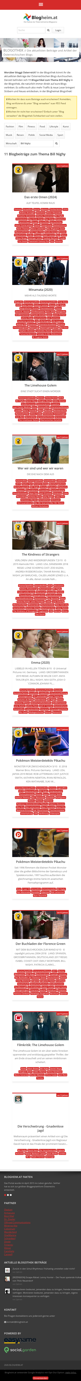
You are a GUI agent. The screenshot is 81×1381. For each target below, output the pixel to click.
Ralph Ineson (48, 235)
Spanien (63, 993)
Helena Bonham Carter (35, 1153)
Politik (31, 135)
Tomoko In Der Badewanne (49, 334)
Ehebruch (52, 487)
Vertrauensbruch (24, 503)
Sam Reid (20, 416)
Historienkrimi (43, 404)
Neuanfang (21, 496)
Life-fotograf (45, 321)
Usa (52, 241)
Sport (60, 135)
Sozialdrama (18, 608)
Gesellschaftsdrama (39, 983)
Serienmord (60, 416)
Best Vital (9, 1216)
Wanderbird (10, 1232)
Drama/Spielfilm (26, 585)
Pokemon (45, 892)
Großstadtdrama (54, 595)
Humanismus (40, 598)
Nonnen (62, 231)
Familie (60, 592)
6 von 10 (26, 889)
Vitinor (7, 1248)
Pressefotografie (20, 327)
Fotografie (61, 311)
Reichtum (54, 993)
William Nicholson (40, 506)
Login (58, 30)
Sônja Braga (21, 238)
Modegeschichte (36, 712)
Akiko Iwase (27, 305)
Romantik (57, 712)
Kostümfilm (19, 709)
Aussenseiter (45, 588)
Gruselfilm (27, 209)
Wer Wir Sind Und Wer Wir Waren (49, 503)
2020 (18, 305)
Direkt (7, 1241)
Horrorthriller (56, 222)
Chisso (58, 308)
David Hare (33, 1150)
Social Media (46, 135)
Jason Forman (59, 314)
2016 (61, 397)
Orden (30, 235)
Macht (43, 990)
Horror (37, 209)
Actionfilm (35, 889)
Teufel (62, 238)
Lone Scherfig (58, 601)
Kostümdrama (60, 706)
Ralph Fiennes (38, 1156)
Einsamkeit (44, 490)
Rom (58, 235)
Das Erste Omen (36, 219)
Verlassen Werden (29, 499)
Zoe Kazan (40, 614)
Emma (60, 699)
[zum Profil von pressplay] (18, 838)
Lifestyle (54, 126)
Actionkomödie (48, 889)
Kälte (62, 598)
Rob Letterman (57, 892)
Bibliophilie (20, 974)
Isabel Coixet (47, 987)
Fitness (31, 126)
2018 (50, 585)
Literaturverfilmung (59, 407)
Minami (61, 324)
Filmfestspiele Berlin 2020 (43, 311)
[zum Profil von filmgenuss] (18, 173)
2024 (65, 209)
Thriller (40, 1078)
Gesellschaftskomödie (41, 702)
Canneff (8, 1254)
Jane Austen (19, 706)
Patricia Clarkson (21, 993)
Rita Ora (20, 807)
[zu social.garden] (20, 1352)
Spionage (50, 1156)
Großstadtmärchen (24, 598)
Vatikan (58, 241)
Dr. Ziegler (9, 1219)
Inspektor (55, 404)
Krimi (34, 407)
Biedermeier (40, 699)
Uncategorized (25, 696)
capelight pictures (58, 974)
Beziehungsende (21, 487)
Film (21, 126)
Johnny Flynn (32, 706)
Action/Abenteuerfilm (25, 788)
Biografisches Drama (29, 308)
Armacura (9, 1212)
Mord (40, 410)
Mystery (44, 209)
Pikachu (39, 800)
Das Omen (49, 219)
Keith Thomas (23, 228)
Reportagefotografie (49, 327)
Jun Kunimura (53, 318)
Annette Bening (41, 483)
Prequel (37, 235)
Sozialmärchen (48, 608)
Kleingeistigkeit (22, 990)
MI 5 (28, 1156)
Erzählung (60, 980)
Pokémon (48, 800)
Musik (9, 135)
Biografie (19, 302)
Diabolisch (60, 219)
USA (51, 611)
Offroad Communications (17, 1222)
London (18, 410)
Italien (37, 225)
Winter (65, 611)
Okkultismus (20, 235)
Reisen (20, 135)
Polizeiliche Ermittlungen (54, 413)
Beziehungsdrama (57, 483)
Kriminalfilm (43, 407)
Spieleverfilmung (24, 810)
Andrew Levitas (41, 305)
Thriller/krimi (56, 209)
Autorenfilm (21, 480)
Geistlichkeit (24, 222)
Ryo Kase (64, 327)
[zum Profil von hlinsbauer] (18, 1021)
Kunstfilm (33, 693)
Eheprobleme (32, 490)
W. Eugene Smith (40, 337)
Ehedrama (62, 487)
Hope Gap (33, 493)
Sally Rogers (48, 496)
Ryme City (60, 807)
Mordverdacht (59, 410)
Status (40, 996)
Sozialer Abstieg (33, 608)
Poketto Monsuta (56, 803)
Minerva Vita (10, 1225)
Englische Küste (47, 980)
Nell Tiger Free (36, 231)
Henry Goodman (54, 1071)
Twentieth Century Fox (39, 241)
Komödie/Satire (21, 693)
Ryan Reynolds (47, 807)
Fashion (10, 126)
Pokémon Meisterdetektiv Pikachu (32, 803)
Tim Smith (22, 241)
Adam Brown (33, 1068)
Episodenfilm (40, 585)
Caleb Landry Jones (26, 592)
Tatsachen (57, 330)
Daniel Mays (31, 400)
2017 (54, 971)
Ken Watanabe (38, 797)
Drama (43, 487)
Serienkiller (30, 416)
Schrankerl (9, 1238)
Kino (19, 889)
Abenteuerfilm (31, 791)
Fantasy (18, 209)
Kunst (66, 126)
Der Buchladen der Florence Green (30, 977)
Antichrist (40, 212)
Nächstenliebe (47, 604)
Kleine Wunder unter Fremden (30, 601)
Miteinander (33, 604)
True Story (62, 302)
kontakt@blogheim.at (17, 1321)
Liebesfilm (61, 480)
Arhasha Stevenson (26, 215)
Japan (49, 314)
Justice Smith (56, 794)
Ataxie (52, 305)
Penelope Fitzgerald (40, 993)
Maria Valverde (30, 410)
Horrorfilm (43, 222)
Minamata (31, 324)
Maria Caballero (38, 228)
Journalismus (40, 318)
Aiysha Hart (27, 483)
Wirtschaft (11, 143)
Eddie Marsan (59, 400)
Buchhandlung (42, 974)
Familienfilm (49, 480)
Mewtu (31, 800)
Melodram (51, 990)
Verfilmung (44, 813)
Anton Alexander (54, 212)
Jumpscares (47, 225)
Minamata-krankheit (47, 324)
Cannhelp (9, 1251)
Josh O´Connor (46, 706)
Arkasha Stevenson (44, 215)
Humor (39, 794)
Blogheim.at (40, 17)
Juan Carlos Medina (22, 407)
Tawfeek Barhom (50, 238)
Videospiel (55, 813)
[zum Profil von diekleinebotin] (7, 1270)
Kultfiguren (61, 797)
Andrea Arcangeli (27, 212)
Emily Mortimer (23, 980)
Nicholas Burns (34, 496)
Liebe (65, 493)
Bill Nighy (59, 215)
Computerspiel (55, 791)
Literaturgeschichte (58, 709)
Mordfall (48, 410)
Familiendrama (57, 490)
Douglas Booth (44, 400)
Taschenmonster (57, 810)
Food (42, 126)
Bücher (61, 971)
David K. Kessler (22, 311)
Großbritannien (22, 314)
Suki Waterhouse (40, 810)
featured (19, 1153)
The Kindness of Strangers (24, 611)
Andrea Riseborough (29, 588)
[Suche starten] (48, 30)
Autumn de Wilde (25, 699)
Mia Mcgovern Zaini (55, 228)
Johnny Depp (27, 318)
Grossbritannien (20, 493)
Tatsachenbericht (28, 334)
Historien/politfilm (48, 302)
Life (36, 321)
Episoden (51, 592)
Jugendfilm (62, 788)
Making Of (21, 324)
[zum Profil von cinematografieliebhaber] (18, 1102)
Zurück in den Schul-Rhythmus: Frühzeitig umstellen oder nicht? (44, 1268)
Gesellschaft (23, 983)
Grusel (35, 222)
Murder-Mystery (37, 1075)
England (35, 980)
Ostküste (62, 990)
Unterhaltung (27, 813)
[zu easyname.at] (20, 1342)
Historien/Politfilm (44, 690)
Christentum (21, 219)
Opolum (8, 1209)
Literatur (44, 709)
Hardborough (20, 987)
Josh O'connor (45, 493)
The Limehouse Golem (28, 420)
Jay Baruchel (53, 598)
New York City (61, 604)
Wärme (57, 611)
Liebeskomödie (32, 709)
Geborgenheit (39, 595)
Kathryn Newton (22, 797)
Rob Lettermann (32, 807)
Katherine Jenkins (26, 321)
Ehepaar (20, 490)
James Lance (60, 987)
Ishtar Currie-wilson (24, 225)
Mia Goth (23, 712)
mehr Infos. (70, 1372)
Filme (23, 1068)
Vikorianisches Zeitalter (51, 420)
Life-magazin (57, 321)
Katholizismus (59, 225)
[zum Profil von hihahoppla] (7, 1291)
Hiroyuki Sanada (38, 314)
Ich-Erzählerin (34, 987)
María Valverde (21, 1075)
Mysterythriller (21, 231)
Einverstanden (40, 1378)
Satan (63, 235)
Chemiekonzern (47, 308)
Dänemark (41, 592)
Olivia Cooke (36, 413)
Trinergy (8, 1244)
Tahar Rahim (62, 608)
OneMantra (10, 1235)
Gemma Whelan (22, 702)
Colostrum (9, 1228)
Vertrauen (55, 499)
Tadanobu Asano (43, 330)
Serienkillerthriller (45, 416)
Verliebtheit (44, 499)
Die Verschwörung (47, 1150)
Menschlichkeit (20, 604)
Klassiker (58, 690)
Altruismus (58, 585)
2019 (18, 483)
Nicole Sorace (51, 231)
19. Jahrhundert (40, 696)
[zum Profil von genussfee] (7, 1279)
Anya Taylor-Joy (56, 696)
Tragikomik (43, 611)
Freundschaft (25, 595)
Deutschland (53, 977)
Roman (48, 712)
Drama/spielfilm (31, 302)
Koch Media (52, 1153)
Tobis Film (59, 496)
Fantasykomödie (27, 794)
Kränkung (57, 493)
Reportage (34, 327)
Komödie (50, 797)
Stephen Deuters (26, 330)
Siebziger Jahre (34, 238)
